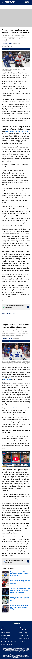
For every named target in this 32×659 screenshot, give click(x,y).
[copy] (11, 46)
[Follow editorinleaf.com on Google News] (28, 307)
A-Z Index (22, 641)
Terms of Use (23, 635)
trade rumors (7, 379)
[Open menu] (2, 2)
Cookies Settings (6, 644)
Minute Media (9, 648)
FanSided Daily (5, 633)
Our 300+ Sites (23, 630)
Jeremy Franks (7, 338)
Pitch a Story (23, 633)
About (3, 627)
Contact (3, 630)
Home (3, 313)
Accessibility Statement (8, 641)
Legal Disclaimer (24, 638)
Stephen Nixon (7, 43)
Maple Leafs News (10, 313)
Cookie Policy (5, 638)
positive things (15, 408)
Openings (22, 627)
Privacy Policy (5, 635)
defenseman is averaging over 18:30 (16, 131)
